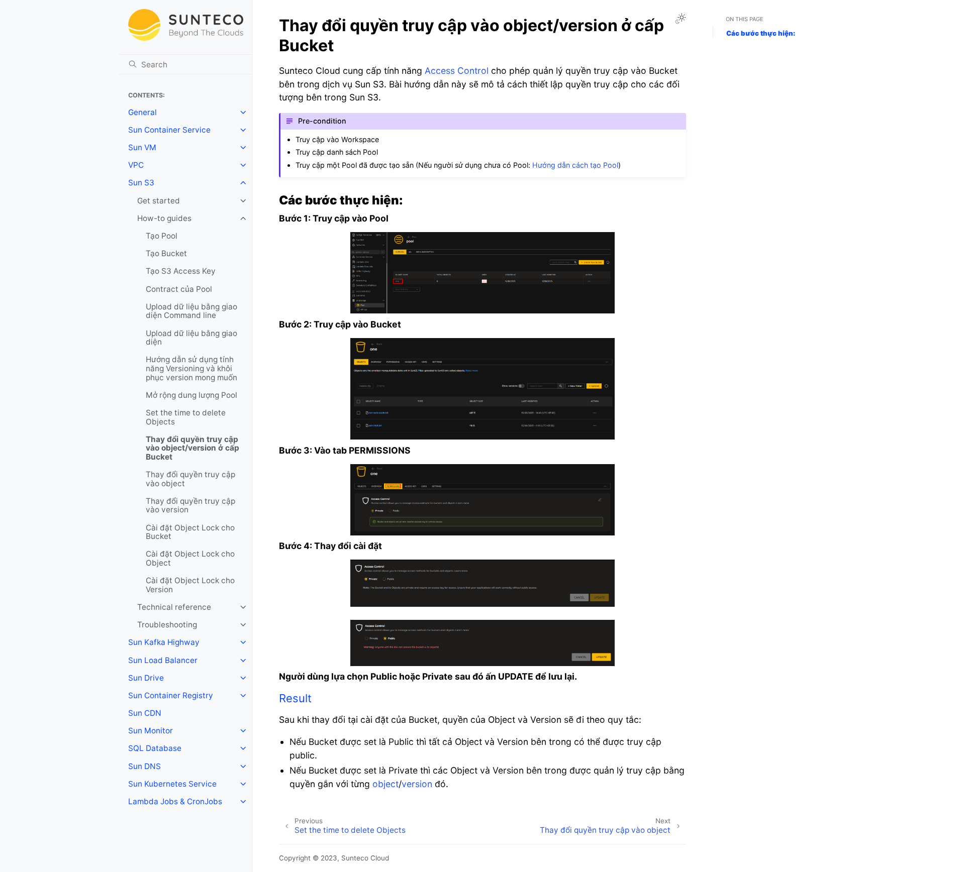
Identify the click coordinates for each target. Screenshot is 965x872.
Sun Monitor (150, 730)
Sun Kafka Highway (164, 642)
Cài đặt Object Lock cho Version (190, 585)
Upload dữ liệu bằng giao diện (191, 338)
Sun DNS (144, 766)
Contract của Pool (179, 289)
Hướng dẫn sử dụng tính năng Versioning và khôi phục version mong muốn (191, 368)
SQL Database (154, 748)
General (142, 112)
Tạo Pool (161, 236)
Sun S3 (141, 182)
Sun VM (142, 147)
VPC (136, 165)
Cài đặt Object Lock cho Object (190, 558)
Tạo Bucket (166, 253)
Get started (158, 200)
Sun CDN (144, 713)
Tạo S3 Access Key (181, 271)
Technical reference (174, 607)
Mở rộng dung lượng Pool (191, 395)
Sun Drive (146, 678)
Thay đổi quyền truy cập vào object (190, 479)
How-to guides (164, 218)
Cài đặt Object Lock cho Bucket (190, 532)
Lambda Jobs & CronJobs (175, 801)
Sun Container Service (169, 130)
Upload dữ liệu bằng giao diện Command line (191, 311)
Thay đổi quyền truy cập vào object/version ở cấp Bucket (192, 448)
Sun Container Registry (170, 695)
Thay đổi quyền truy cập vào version (190, 505)
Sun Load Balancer (163, 660)
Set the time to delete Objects (186, 417)
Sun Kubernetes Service (172, 784)
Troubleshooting (167, 624)
